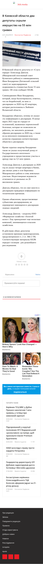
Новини (5, 538)
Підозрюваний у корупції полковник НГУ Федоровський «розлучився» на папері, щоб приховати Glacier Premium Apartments (21, 433)
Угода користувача (10, 530)
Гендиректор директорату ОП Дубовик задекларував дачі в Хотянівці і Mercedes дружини (20, 465)
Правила (6, 525)
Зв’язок (5, 517)
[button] (39, 4)
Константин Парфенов (23, 35)
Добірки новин (8, 534)
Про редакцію (8, 513)
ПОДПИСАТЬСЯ (20, 392)
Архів (4, 551)
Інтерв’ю (5, 547)
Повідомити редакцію (11, 521)
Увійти (37, 274)
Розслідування (8, 543)
